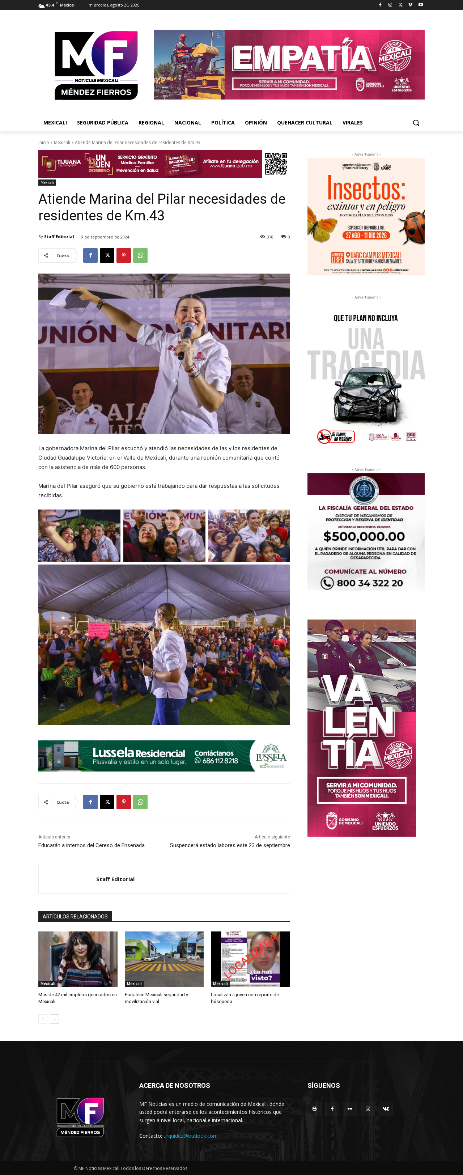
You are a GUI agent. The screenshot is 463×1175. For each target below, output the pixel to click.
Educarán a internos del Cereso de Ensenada (91, 845)
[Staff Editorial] (67, 879)
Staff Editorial (59, 236)
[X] (400, 5)
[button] (416, 122)
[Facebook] (380, 5)
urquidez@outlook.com (190, 1135)
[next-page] (54, 1019)
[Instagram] (390, 5)
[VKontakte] (386, 1109)
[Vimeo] (410, 5)
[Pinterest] (123, 255)
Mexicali (62, 142)
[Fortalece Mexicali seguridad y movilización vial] (164, 959)
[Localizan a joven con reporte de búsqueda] (250, 959)
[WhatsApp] (140, 255)
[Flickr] (350, 1109)
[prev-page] (42, 1019)
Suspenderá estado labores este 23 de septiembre (230, 845)
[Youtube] (420, 5)
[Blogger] (314, 1109)
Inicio (43, 142)
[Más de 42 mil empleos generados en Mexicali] (78, 959)
